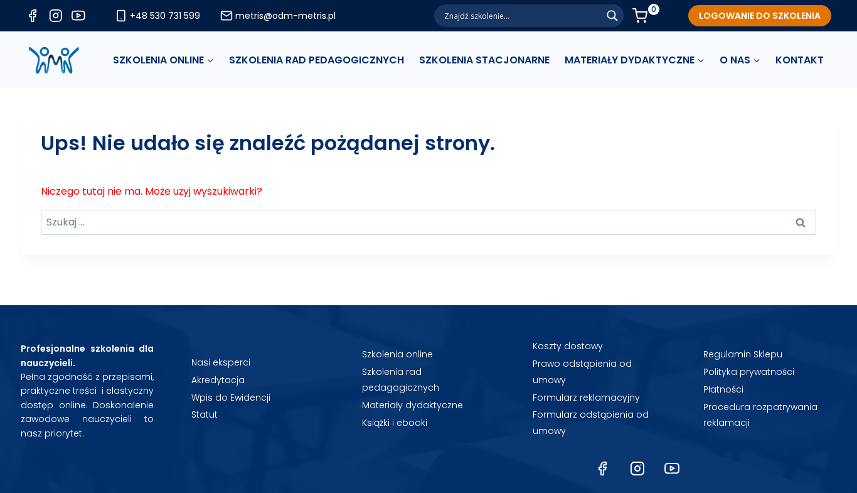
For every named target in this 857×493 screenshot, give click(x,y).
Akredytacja (218, 380)
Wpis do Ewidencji (230, 397)
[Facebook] (602, 468)
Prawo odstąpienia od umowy (582, 371)
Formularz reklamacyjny (586, 397)
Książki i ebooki (394, 422)
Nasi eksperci (220, 362)
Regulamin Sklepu (742, 354)
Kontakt (799, 60)
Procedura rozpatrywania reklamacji (760, 415)
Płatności (723, 389)
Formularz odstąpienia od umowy (591, 422)
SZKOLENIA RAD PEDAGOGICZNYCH (316, 60)
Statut (204, 414)
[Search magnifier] (612, 15)
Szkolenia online (397, 354)
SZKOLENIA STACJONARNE (484, 60)
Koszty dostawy (568, 346)
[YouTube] (672, 468)
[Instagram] (637, 468)
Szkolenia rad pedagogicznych (400, 380)
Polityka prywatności (748, 372)
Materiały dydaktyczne (412, 405)
